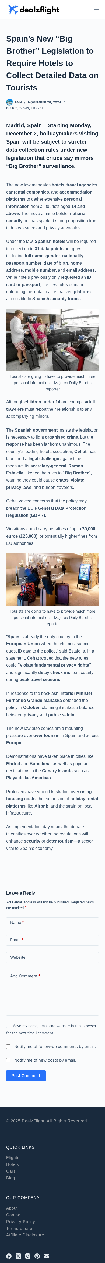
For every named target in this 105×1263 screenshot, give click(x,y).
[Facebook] (9, 1256)
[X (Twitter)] (18, 1256)
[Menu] (96, 9)
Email (16, 939)
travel (37, 108)
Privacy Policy (20, 1221)
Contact (14, 1215)
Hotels (12, 1164)
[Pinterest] (37, 1256)
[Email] (46, 1256)
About (12, 1208)
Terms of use (19, 1228)
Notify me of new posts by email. (45, 1060)
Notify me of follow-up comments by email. (55, 1046)
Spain (24, 108)
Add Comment (25, 976)
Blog (10, 1178)
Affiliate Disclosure (25, 1235)
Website (18, 957)
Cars (11, 1171)
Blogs (12, 108)
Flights (13, 1157)
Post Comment (26, 1075)
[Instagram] (27, 1256)
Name (17, 922)
